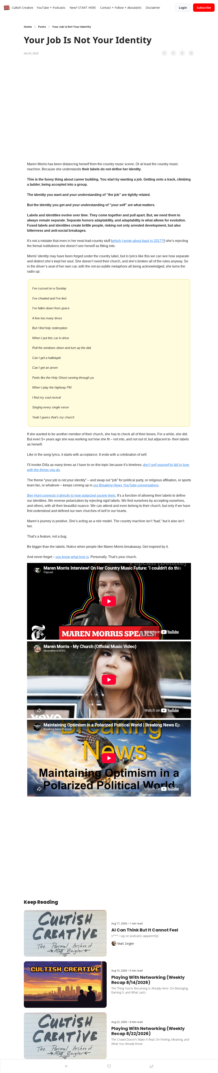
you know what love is (72, 557)
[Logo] (6, 7)
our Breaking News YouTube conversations (126, 485)
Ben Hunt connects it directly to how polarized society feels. (71, 495)
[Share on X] (173, 53)
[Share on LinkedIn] (191, 53)
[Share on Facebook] (164, 53)
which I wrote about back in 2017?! (138, 241)
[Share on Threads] (182, 53)
